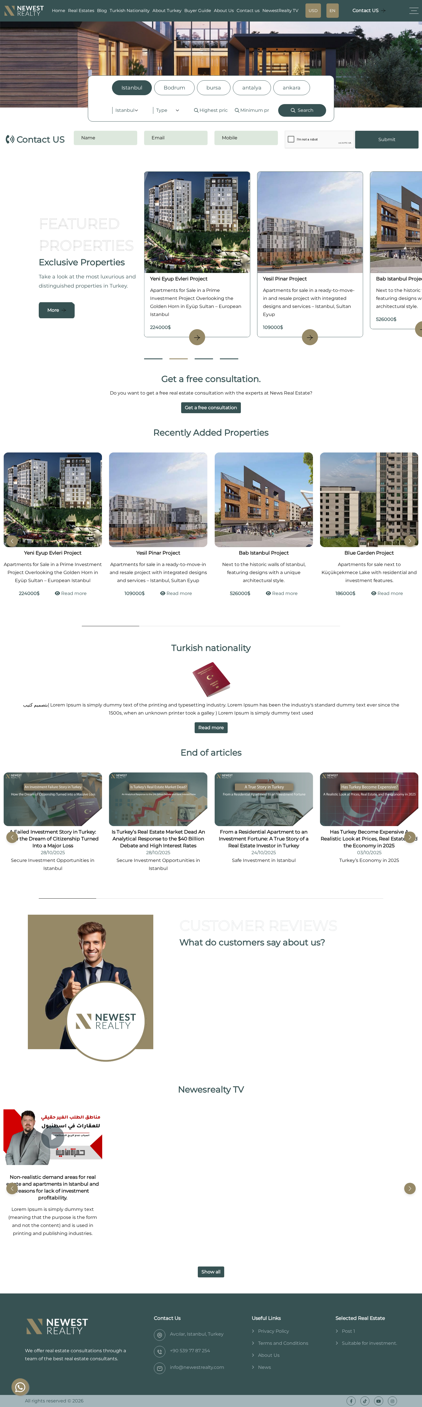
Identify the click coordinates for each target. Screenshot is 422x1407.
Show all (211, 1272)
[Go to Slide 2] (178, 358)
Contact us (248, 10)
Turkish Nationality (130, 10)
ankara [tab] (292, 88)
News (264, 1367)
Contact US (366, 10)
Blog (102, 10)
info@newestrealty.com (197, 1367)
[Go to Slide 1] (153, 358)
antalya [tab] (252, 88)
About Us (224, 10)
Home (58, 10)
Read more (73, 593)
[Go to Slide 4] (229, 358)
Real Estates (81, 10)
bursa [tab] (213, 88)
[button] (410, 541)
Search (305, 110)
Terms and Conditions (283, 1343)
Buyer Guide (197, 10)
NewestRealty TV (280, 10)
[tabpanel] (211, 110)
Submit (387, 139)
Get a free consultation (211, 407)
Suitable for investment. (369, 1343)
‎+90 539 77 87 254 (190, 1350)
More (53, 310)
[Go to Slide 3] (204, 358)
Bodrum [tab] (174, 88)
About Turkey (166, 10)
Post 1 (348, 1331)
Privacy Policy (273, 1331)
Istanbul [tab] (131, 88)
